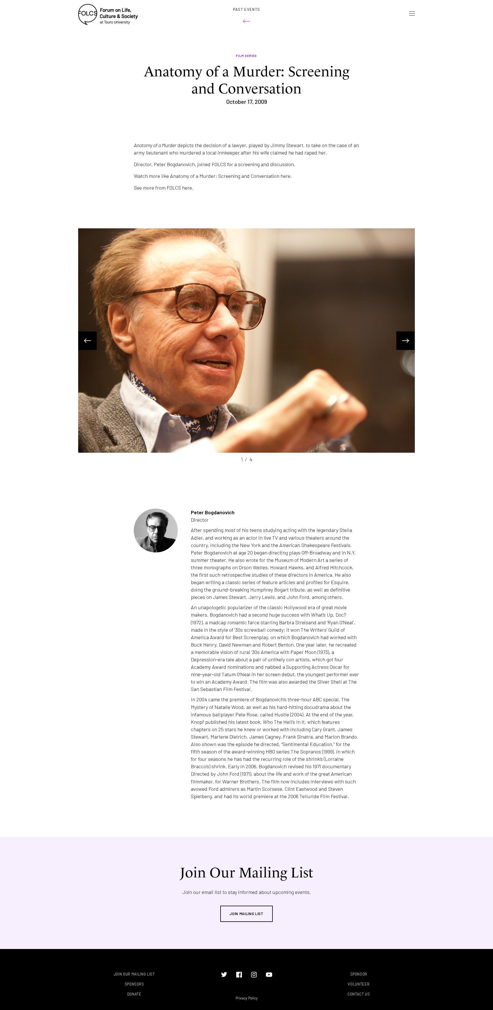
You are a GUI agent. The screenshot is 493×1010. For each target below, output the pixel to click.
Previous (87, 340)
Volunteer (358, 984)
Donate (134, 994)
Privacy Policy (247, 998)
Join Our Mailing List (134, 974)
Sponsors (134, 984)
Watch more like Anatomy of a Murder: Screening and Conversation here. (213, 176)
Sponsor (358, 974)
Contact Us (358, 994)
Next (405, 340)
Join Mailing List (246, 913)
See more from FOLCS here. (163, 187)
